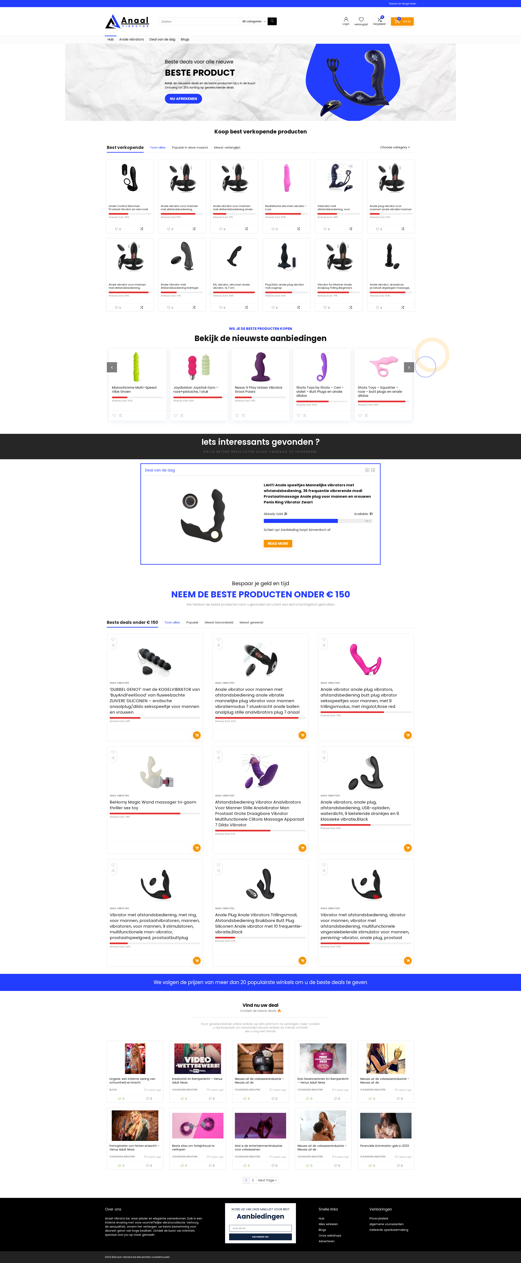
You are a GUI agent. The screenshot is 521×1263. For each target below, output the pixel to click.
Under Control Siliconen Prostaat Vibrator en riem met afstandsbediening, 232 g (128, 209)
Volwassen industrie (185, 1089)
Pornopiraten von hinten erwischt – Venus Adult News (134, 1147)
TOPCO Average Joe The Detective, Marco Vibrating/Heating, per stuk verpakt (381, 393)
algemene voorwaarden (386, 1224)
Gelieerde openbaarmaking (388, 1230)
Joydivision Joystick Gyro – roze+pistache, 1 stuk (134, 389)
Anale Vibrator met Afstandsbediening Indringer (180, 286)
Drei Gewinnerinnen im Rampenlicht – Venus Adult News (323, 1081)
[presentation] (112, 367)
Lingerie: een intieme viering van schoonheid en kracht (132, 1081)
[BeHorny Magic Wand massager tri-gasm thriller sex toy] (155, 772)
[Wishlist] (361, 19)
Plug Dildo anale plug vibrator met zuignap (284, 286)
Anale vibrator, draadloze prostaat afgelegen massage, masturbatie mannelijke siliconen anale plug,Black (390, 289)
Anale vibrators (131, 39)
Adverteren (327, 1241)
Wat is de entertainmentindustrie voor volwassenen (258, 1147)
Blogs (185, 39)
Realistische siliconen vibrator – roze (286, 207)
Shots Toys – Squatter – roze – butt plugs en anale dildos (318, 391)
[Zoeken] (272, 21)
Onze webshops (330, 1235)
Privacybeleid (378, 1218)
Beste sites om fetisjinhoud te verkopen (193, 1147)
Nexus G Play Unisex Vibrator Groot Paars (197, 389)
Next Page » (267, 1180)
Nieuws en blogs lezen (402, 3)
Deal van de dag (162, 39)
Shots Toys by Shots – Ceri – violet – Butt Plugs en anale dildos (258, 391)
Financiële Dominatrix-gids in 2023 (384, 1146)
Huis (110, 39)
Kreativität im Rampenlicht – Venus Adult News (197, 1081)
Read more (278, 532)
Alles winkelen (328, 1224)
